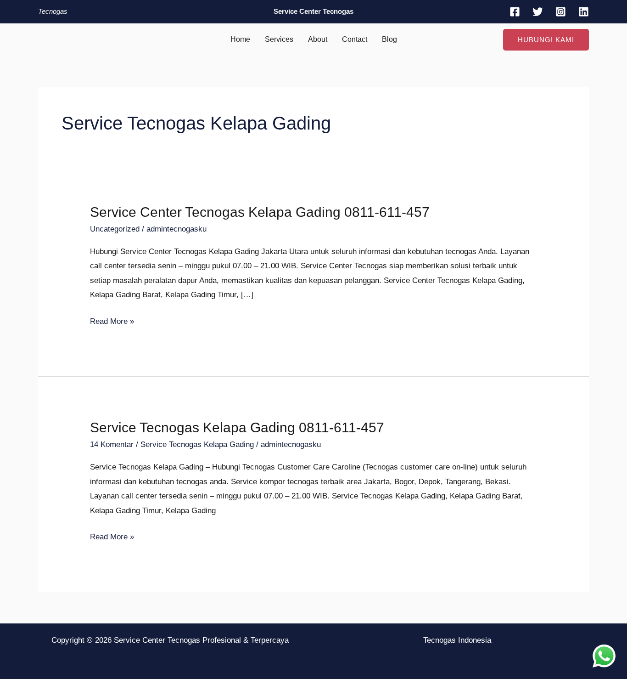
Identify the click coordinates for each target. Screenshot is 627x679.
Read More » (112, 320)
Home (240, 39)
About (317, 39)
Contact (354, 39)
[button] (546, 40)
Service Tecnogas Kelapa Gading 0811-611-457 (237, 427)
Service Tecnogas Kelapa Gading (197, 444)
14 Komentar (112, 444)
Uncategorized (115, 229)
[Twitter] (537, 11)
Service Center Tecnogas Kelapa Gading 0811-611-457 (260, 212)
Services (279, 39)
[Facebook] (514, 11)
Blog (389, 39)
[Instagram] (560, 11)
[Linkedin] (583, 11)
